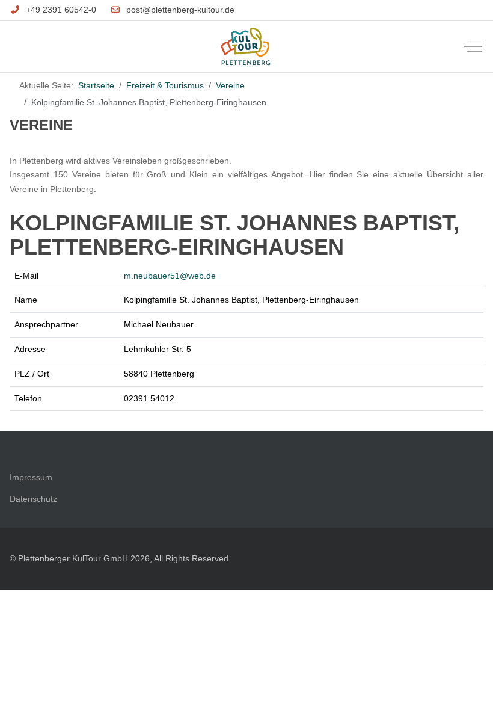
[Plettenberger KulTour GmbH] (245, 46)
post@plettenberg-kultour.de (180, 9)
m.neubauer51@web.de (170, 275)
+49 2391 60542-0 (61, 9)
